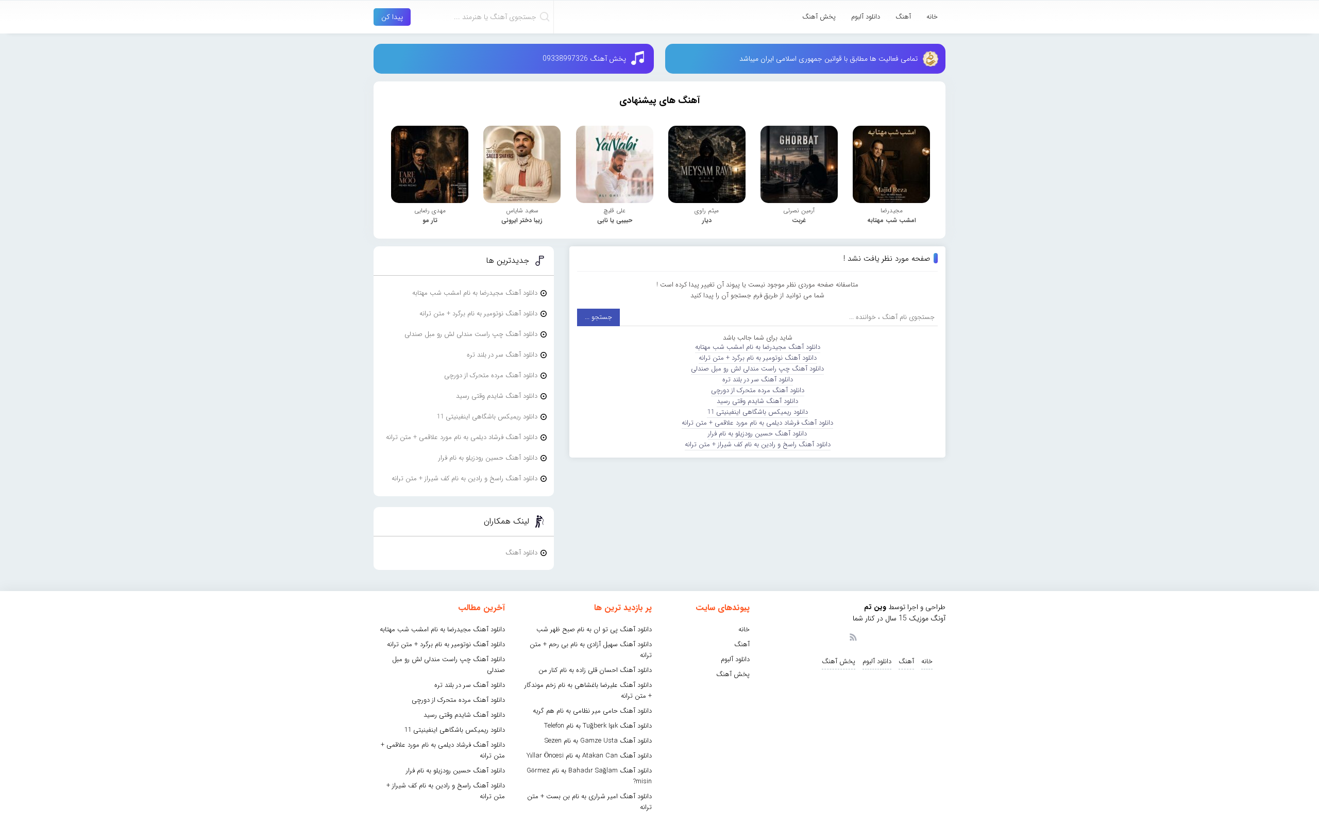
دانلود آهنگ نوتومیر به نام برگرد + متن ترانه (758, 357)
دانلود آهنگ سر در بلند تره (757, 379)
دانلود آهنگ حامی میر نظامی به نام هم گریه (592, 710)
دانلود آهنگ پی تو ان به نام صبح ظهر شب (594, 629)
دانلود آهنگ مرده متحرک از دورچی (757, 390)
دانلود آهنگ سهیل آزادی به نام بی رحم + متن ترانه (591, 650)
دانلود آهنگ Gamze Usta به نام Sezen (598, 740)
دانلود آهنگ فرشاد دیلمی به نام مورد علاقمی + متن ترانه (757, 422)
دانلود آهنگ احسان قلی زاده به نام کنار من (595, 670)
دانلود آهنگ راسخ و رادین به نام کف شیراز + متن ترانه (758, 444)
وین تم (875, 607)
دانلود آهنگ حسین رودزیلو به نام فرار (757, 433)
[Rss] (852, 636)
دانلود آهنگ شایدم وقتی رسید (757, 401)
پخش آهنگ (819, 16)
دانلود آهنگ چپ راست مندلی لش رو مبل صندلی (757, 368)
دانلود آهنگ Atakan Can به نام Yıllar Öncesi (589, 755)
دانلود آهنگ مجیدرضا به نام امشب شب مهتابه (757, 347)
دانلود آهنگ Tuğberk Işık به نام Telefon (598, 725)
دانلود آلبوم (865, 16)
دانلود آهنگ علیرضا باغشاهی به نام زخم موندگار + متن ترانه (588, 690)
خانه (932, 16)
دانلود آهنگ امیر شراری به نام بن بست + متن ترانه (589, 802)
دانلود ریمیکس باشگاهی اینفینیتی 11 (757, 412)
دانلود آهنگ (521, 552)
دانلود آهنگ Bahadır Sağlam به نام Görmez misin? (589, 776)
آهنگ (903, 16)
